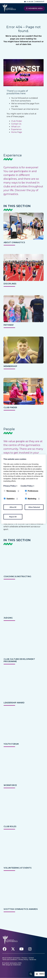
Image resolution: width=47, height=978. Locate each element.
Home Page (16, 132)
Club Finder (16, 121)
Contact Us (16, 124)
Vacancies (32, 959)
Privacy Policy (23, 959)
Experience (16, 129)
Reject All (13, 517)
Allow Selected (34, 507)
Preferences (33, 491)
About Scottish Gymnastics (11, 958)
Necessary (11, 491)
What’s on (15, 127)
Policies (24, 958)
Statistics (10, 499)
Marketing (32, 499)
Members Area (35, 8)
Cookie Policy (27, 486)
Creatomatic (17, 965)
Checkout (39, 1)
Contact (31, 958)
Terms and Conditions (9, 959)
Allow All (13, 507)
